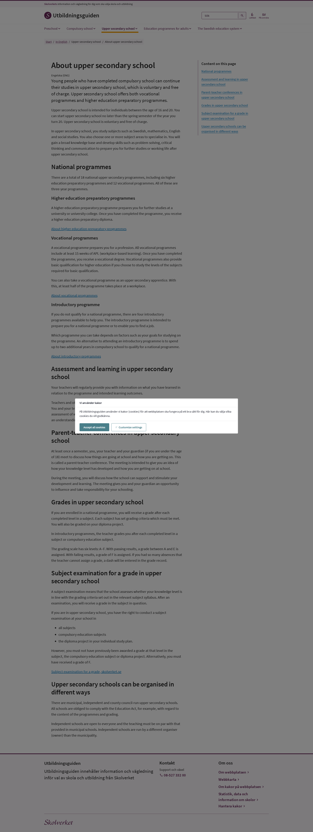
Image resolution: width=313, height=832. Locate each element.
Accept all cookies (94, 427)
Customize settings (130, 427)
